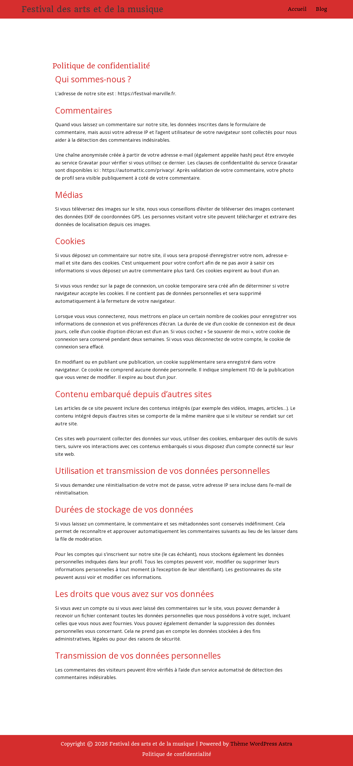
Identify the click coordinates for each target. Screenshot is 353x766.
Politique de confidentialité (176, 754)
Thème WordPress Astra (261, 744)
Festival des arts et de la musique (92, 9)
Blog (321, 9)
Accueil (297, 9)
